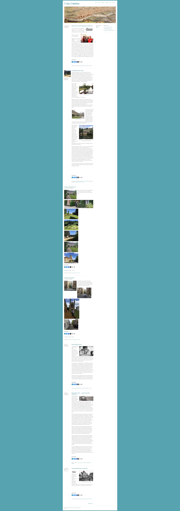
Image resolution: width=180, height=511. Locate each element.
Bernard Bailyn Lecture (77, 344)
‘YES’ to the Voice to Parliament (108, 29)
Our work (106, 2)
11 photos (72, 270)
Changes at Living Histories (107, 28)
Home (96, 2)
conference (76, 65)
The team (102, 2)
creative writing (77, 181)
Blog (110, 2)
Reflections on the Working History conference (82, 25)
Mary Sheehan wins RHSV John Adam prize (110, 30)
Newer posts (90, 503)
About (99, 2)
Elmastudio (79, 507)
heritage (80, 181)
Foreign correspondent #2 (70, 187)
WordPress (71, 507)
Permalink (90, 65)
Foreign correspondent (69, 277)
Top (64, 508)
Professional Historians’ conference (80, 468)
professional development (81, 65)
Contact (113, 2)
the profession (87, 65)
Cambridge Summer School (78, 70)
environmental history (81, 462)
